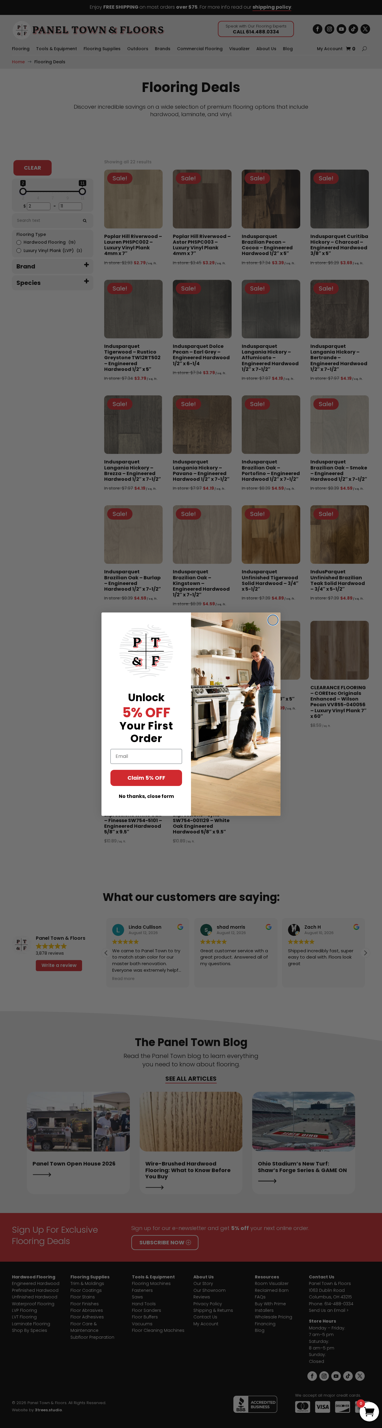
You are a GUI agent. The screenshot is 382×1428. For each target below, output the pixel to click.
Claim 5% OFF (146, 777)
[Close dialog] (273, 620)
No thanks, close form (146, 796)
